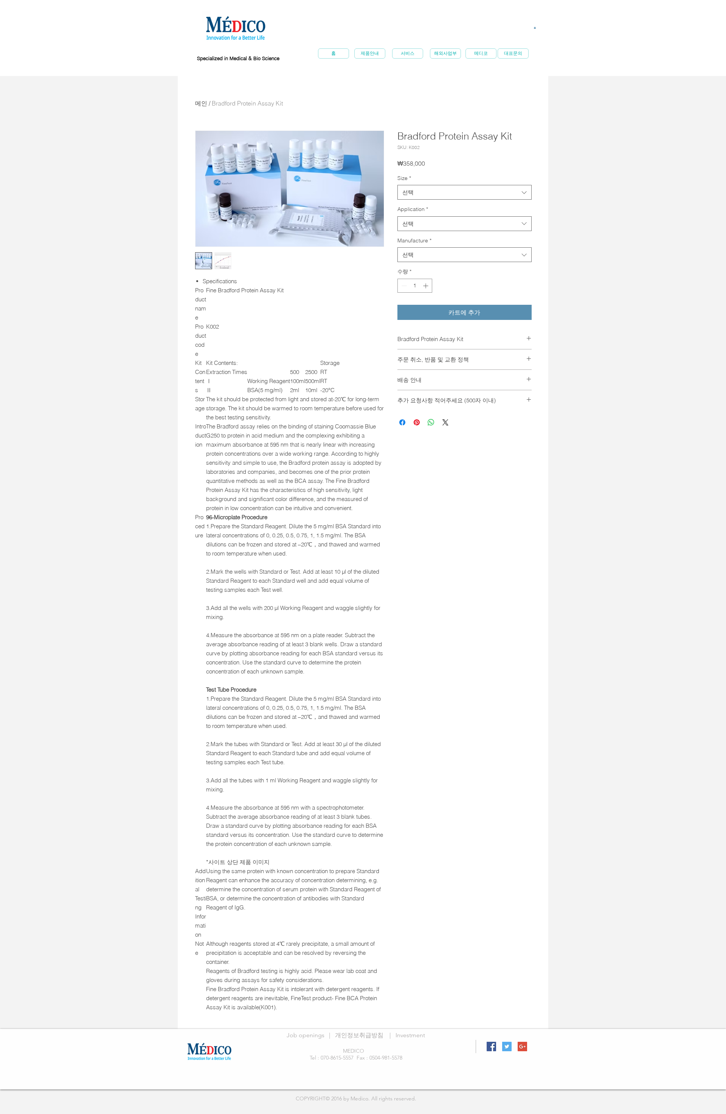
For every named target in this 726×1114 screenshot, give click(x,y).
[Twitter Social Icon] (507, 1046)
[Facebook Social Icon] (491, 1046)
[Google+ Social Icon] (522, 1046)
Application (412, 209)
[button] (535, 27)
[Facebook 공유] (402, 422)
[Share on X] (445, 422)
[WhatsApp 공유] (431, 422)
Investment (410, 1035)
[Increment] (426, 285)
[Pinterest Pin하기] (416, 422)
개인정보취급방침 (359, 1035)
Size (404, 178)
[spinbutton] (415, 285)
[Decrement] (403, 285)
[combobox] (464, 192)
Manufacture (414, 240)
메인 (201, 103)
